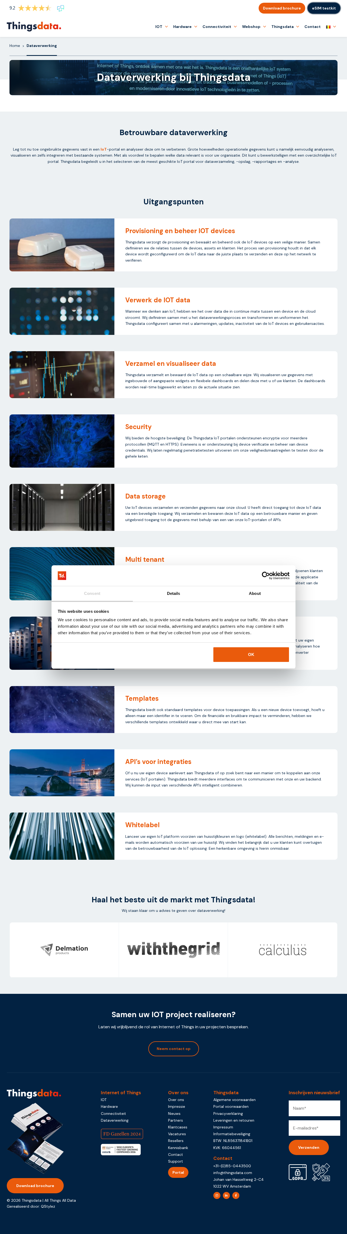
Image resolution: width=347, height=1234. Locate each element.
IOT (158, 26)
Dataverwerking (114, 1120)
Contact (312, 26)
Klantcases (177, 1127)
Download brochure (282, 8)
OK (251, 654)
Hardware (182, 26)
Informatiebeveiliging (231, 1133)
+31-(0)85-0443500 (232, 1165)
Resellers (176, 1140)
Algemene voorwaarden (234, 1099)
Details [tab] (173, 593)
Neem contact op (174, 1048)
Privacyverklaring (228, 1113)
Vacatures (177, 1133)
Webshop (251, 26)
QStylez (48, 1206)
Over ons (176, 1099)
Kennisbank (178, 1147)
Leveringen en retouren (233, 1120)
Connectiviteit (217, 26)
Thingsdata (282, 26)
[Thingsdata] (34, 26)
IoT (104, 149)
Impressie (176, 1106)
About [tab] (255, 593)
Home (14, 45)
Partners (175, 1120)
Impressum (223, 1127)
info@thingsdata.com (232, 1172)
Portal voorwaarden (231, 1106)
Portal (178, 1172)
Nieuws (174, 1113)
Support (175, 1161)
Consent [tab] (92, 593)
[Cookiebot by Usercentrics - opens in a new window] (266, 576)
